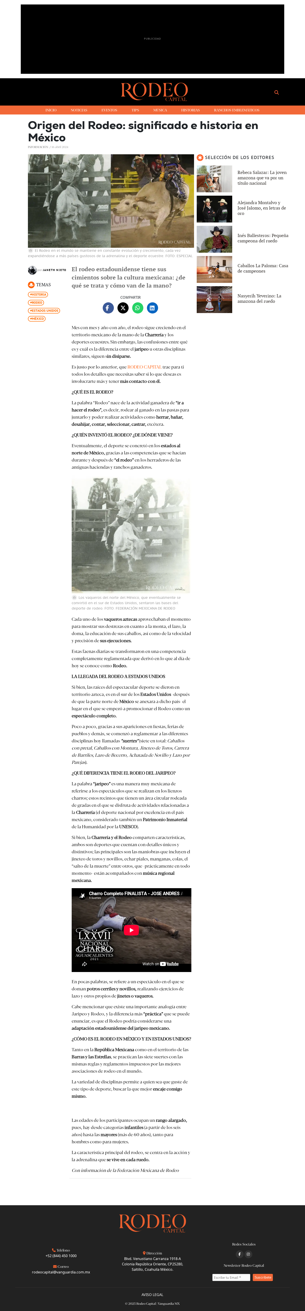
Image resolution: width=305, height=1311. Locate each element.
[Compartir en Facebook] (108, 307)
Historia (39, 294)
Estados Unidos (45, 311)
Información (38, 147)
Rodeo (37, 303)
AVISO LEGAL (152, 1294)
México (38, 319)
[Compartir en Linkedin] (152, 307)
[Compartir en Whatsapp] (137, 307)
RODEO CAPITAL (144, 366)
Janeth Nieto (55, 270)
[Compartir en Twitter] (123, 307)
